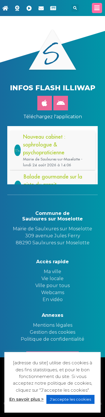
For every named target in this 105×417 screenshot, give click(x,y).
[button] (75, 8)
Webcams (52, 292)
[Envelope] (41, 8)
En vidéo (53, 299)
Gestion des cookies (52, 332)
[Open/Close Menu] (97, 8)
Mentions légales (52, 325)
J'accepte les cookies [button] (70, 399)
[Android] (60, 103)
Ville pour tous (52, 285)
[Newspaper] (53, 8)
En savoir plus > (26, 399)
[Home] (5, 8)
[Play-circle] (29, 8)
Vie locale (52, 278)
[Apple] (44, 103)
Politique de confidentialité (52, 339)
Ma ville (52, 271)
